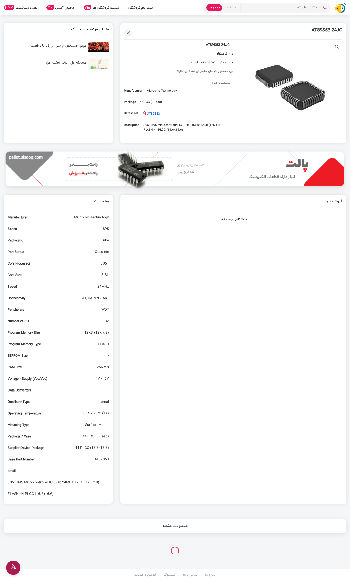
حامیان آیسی (61, 7)
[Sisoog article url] (58, 49)
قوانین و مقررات (145, 574)
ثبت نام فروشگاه (140, 7)
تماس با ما (190, 574)
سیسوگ (169, 574)
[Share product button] (128, 33)
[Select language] (13, 568)
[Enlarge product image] (337, 47)
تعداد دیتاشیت (21, 7)
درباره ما (210, 574)
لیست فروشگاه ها (102, 7)
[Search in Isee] (325, 8)
